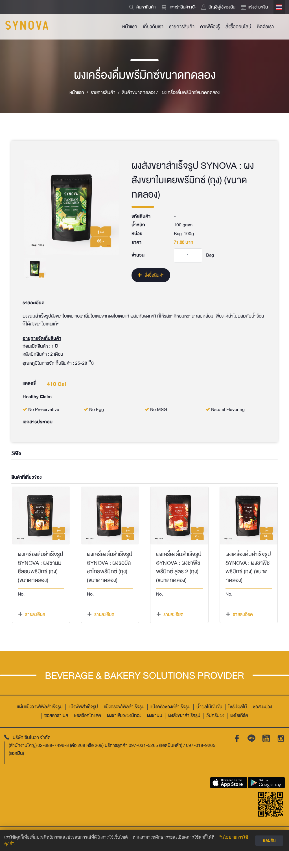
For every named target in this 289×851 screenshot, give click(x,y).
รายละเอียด (35, 614)
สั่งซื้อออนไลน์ (238, 27)
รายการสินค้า (181, 27)
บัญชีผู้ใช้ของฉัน (222, 7)
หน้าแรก (129, 27)
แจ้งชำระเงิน (258, 7)
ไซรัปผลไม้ (237, 707)
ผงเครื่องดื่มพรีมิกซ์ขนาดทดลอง (191, 93)
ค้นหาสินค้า (146, 7)
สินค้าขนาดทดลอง (140, 93)
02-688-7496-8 (53, 745)
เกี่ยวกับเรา (153, 27)
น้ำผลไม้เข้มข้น (209, 707)
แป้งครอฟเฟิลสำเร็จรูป (124, 707)
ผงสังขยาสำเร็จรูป (184, 716)
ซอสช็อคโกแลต (87, 716)
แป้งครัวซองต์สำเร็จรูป (170, 707)
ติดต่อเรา (265, 27)
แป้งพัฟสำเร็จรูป (83, 707)
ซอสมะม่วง (262, 707)
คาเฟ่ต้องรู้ (210, 27)
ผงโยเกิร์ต (239, 716)
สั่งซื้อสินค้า (154, 275)
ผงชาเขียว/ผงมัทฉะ (124, 716)
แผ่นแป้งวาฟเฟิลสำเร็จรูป (40, 707)
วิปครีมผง (215, 716)
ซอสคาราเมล (56, 716)
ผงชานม (154, 716)
